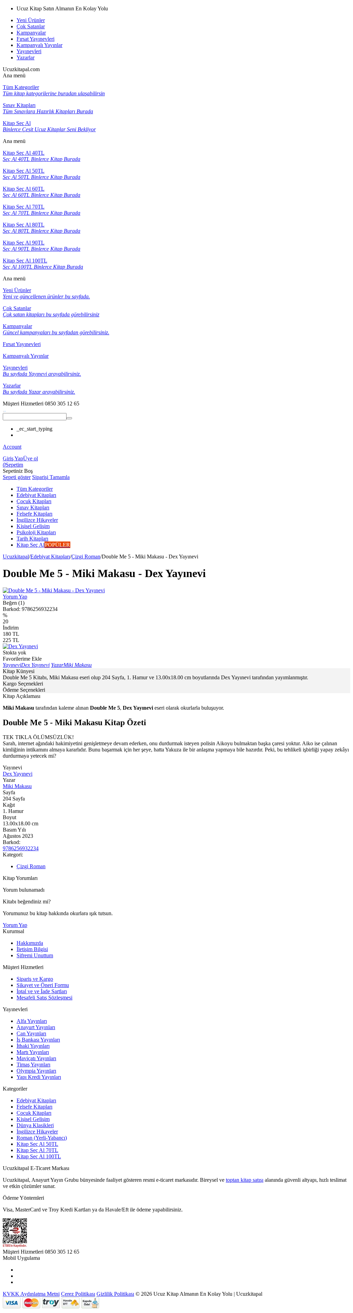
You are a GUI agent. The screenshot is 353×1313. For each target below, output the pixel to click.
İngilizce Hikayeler (37, 1131)
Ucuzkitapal (16, 556)
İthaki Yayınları (33, 1046)
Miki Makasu (17, 786)
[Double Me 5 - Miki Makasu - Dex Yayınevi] (54, 590)
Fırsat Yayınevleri (35, 39)
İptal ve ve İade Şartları (42, 991)
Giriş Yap (13, 458)
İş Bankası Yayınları (38, 1040)
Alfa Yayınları (32, 1021)
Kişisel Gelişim (33, 1119)
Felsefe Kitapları (34, 1107)
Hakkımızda (30, 943)
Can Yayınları (31, 1033)
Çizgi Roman (85, 556)
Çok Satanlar (31, 26)
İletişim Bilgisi (32, 949)
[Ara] (69, 418)
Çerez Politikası (78, 1294)
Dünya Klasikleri (35, 1125)
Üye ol (30, 458)
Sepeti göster (17, 477)
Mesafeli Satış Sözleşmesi (44, 997)
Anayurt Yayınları (36, 1027)
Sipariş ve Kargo (35, 979)
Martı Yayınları (33, 1052)
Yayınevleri (29, 51)
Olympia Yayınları (36, 1071)
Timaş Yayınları (33, 1064)
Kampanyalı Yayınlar (39, 45)
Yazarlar (25, 57)
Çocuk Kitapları (34, 1113)
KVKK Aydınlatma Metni (31, 1294)
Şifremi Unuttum (35, 955)
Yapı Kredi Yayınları (39, 1077)
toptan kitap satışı (244, 1180)
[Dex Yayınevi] (20, 646)
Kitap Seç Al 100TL (39, 1156)
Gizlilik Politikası (115, 1294)
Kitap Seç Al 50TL (37, 1144)
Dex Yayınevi (17, 774)
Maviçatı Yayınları (36, 1058)
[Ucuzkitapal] (4, 410)
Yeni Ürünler (31, 20)
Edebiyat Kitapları (50, 556)
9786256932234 (21, 848)
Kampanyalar (31, 33)
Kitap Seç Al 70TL (37, 1150)
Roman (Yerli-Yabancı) (42, 1138)
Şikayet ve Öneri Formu (43, 985)
